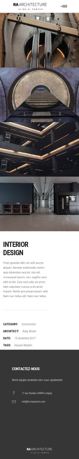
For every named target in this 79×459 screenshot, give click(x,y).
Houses (18, 345)
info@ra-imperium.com (33, 401)
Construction (28, 324)
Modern (28, 345)
